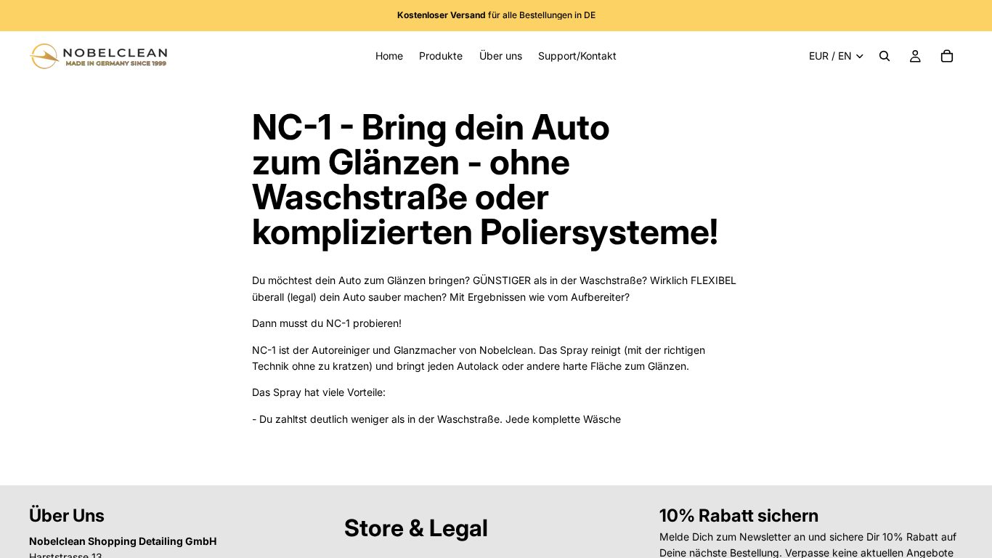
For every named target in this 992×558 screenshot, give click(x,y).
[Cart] (947, 56)
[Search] (884, 56)
